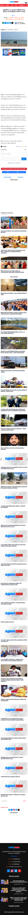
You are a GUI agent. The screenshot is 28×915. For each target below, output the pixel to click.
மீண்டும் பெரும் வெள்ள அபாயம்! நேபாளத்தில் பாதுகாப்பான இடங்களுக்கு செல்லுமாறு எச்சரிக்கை (14, 487)
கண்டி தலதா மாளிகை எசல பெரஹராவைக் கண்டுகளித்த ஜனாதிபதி (14, 231)
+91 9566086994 (15, 864)
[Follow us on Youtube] (19, 810)
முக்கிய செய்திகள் (7, 177)
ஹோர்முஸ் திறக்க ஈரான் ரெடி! (7, 622)
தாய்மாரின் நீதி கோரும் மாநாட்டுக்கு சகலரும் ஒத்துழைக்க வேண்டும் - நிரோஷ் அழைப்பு (14, 390)
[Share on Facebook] (5, 23)
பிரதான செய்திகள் (19, 19)
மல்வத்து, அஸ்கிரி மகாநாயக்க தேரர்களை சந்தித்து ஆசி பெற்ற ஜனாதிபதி (13, 700)
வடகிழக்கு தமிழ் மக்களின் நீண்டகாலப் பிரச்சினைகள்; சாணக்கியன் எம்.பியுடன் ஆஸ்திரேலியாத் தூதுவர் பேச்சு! (13, 410)
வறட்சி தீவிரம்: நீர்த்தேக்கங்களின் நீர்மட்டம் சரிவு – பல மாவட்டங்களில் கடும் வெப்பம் (13, 332)
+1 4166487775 (16, 859)
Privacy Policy (14, 856)
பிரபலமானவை (20, 177)
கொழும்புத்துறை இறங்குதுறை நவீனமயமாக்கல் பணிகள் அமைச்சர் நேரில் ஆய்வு (13, 738)
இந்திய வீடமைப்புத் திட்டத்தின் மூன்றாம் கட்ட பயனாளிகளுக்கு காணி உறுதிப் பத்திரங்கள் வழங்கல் (12, 271)
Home (5, 17)
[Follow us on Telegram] (9, 810)
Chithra (3, 29)
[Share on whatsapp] (3, 23)
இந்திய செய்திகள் (10, 19)
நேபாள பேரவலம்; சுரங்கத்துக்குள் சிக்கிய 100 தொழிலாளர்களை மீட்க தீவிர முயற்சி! (11, 584)
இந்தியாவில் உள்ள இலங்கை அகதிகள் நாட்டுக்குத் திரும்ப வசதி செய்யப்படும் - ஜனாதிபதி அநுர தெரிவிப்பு (14, 313)
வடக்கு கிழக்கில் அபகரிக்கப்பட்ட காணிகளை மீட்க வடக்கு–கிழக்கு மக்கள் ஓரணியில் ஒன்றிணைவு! (12, 660)
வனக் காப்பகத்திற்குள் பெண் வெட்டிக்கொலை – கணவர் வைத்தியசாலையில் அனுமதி (13, 429)
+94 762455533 (16, 861)
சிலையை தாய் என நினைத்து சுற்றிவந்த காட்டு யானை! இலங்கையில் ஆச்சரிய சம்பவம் (13, 526)
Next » (24, 801)
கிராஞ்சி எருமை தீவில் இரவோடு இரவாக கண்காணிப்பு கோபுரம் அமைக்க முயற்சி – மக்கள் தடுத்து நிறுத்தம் (13, 352)
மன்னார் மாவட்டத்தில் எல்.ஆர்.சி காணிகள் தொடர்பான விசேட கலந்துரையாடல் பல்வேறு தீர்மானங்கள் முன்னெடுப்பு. (13, 251)
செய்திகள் (11, 17)
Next (27, 459)
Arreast (13, 15)
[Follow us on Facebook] (12, 810)
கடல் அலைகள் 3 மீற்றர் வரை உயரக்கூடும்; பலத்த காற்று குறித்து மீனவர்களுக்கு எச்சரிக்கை (13, 545)
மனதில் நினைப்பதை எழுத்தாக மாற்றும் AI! (10, 776)
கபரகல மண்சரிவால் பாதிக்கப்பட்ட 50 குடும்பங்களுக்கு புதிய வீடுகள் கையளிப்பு (13, 603)
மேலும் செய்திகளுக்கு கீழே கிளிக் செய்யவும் (14, 169)
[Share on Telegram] (10, 23)
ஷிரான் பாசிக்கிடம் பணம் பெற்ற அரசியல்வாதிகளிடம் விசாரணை (12, 448)
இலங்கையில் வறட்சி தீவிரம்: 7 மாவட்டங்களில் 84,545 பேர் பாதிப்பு (14, 294)
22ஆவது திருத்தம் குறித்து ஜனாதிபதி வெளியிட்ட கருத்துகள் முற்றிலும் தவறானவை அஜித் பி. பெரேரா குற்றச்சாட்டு (12, 680)
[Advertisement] (14, 74)
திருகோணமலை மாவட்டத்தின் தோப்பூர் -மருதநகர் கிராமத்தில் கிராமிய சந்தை (12, 758)
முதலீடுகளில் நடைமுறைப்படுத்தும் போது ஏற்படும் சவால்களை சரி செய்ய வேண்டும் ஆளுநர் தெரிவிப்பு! (12, 719)
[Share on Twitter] (8, 23)
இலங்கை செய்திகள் (19, 17)
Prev (1, 459)
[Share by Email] (12, 23)
